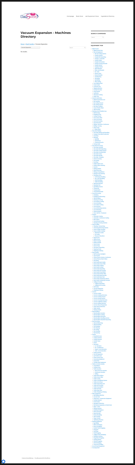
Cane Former (97, 255)
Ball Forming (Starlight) (100, 254)
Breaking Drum (97, 114)
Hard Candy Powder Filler (100, 273)
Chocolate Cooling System (100, 150)
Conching (96, 135)
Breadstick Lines (98, 336)
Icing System (97, 91)
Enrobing (96, 162)
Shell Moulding (98, 180)
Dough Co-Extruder (100, 58)
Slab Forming (97, 109)
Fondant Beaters (98, 400)
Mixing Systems (98, 408)
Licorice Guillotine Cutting (100, 301)
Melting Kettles (97, 168)
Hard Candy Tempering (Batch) (101, 278)
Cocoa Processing (96, 193)
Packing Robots (97, 439)
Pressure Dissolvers (100, 236)
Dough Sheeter (98, 65)
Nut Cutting (96, 329)
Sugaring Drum (97, 249)
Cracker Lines (97, 341)
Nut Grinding (97, 331)
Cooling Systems (98, 339)
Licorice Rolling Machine (100, 303)
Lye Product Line (98, 355)
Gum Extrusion (97, 122)
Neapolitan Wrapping (99, 438)
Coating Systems (98, 337)
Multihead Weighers (99, 410)
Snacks (94, 334)
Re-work (97, 71)
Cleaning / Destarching (99, 226)
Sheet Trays (96, 127)
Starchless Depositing (99, 247)
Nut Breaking (97, 326)
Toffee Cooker (97, 378)
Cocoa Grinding (97, 203)
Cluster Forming (98, 158)
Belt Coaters (96, 219)
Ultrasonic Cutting (98, 94)
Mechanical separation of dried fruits (103, 405)
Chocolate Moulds (98, 155)
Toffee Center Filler (98, 377)
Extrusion (96, 344)
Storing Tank (97, 144)
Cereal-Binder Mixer (99, 108)
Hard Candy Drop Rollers (100, 272)
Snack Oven (96, 360)
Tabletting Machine (98, 420)
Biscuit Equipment (98, 52)
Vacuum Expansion (98, 288)
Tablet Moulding (99, 181)
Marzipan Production (99, 403)
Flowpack (96, 429)
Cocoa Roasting (97, 209)
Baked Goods (95, 48)
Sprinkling (97, 80)
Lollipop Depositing (100, 283)
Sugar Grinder (97, 418)
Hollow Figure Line (98, 163)
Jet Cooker (97, 234)
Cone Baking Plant (98, 83)
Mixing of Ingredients (99, 172)
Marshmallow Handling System (101, 318)
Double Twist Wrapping (99, 428)
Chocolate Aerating (98, 147)
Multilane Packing (98, 436)
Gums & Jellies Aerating (99, 229)
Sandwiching (98, 76)
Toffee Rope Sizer (98, 390)
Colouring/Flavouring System (101, 227)
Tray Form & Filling (98, 444)
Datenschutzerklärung (27, 458)
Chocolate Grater (98, 154)
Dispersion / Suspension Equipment (102, 398)
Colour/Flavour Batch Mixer (100, 259)
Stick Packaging (97, 443)
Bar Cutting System (98, 104)
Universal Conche (99, 142)
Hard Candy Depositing (99, 268)
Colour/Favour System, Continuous (102, 257)
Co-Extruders (98, 346)
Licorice (94, 291)
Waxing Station (97, 310)
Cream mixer (97, 85)
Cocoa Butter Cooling (99, 201)
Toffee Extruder (97, 388)
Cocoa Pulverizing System (100, 208)
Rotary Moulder (98, 75)
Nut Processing (96, 321)
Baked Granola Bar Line (99, 99)
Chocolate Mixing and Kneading (101, 132)
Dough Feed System (100, 62)
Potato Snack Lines (98, 357)
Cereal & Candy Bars (97, 98)
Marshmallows (96, 311)
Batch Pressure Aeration (101, 370)
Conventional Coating (99, 221)
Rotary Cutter (98, 73)
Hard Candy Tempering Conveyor (102, 280)
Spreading (97, 78)
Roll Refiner (98, 140)
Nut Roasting (97, 333)
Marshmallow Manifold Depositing (102, 319)
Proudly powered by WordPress (42, 458)
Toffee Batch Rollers (99, 375)
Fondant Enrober (98, 90)
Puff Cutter (96, 287)
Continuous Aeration (100, 372)
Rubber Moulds (97, 242)
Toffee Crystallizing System (100, 380)
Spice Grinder (97, 416)
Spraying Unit (97, 185)
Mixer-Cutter (97, 406)
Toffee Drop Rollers (98, 387)
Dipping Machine (98, 88)
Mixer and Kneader (99, 70)
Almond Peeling (97, 324)
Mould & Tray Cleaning (99, 173)
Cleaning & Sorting (98, 200)
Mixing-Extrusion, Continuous (101, 124)
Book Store (79, 16)
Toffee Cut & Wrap (98, 382)
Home (22, 44)
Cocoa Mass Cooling (98, 204)
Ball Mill (97, 139)
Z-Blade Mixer (97, 129)
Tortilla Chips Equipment (100, 362)
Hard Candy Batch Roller (100, 262)
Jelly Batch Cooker (99, 232)
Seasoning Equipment (99, 359)
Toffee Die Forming (98, 385)
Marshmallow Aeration (99, 313)
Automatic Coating (98, 216)
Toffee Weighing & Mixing (100, 392)
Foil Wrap (96, 431)
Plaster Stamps (97, 241)
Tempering (96, 188)
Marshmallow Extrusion (100, 316)
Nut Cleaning (97, 328)
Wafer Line (96, 96)
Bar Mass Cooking (98, 106)
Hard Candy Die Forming (100, 270)
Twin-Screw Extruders (100, 351)
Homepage (70, 16)
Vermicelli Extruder (98, 191)
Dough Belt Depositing (100, 57)
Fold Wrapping (97, 433)
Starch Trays (97, 245)
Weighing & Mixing (98, 250)
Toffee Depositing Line (99, 383)
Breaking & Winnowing (99, 196)
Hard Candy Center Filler (100, 264)
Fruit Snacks (97, 401)
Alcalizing (96, 195)
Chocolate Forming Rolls (100, 152)
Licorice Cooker (97, 293)
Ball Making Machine (99, 395)
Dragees (94, 214)
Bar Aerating (97, 101)
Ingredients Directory (107, 16)
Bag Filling (96, 423)
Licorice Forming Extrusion (100, 300)
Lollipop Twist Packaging (100, 434)
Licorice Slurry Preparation (100, 305)
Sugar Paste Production (99, 306)
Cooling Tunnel (97, 116)
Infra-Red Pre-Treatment (100, 213)
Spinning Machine (98, 183)
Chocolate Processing (97, 145)
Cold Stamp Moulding (100, 177)
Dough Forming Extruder (101, 63)
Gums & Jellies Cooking (99, 231)
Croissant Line (97, 86)
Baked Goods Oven (98, 50)
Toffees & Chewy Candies (98, 364)
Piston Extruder (97, 411)
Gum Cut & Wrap (98, 119)
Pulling (96, 374)
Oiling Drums (97, 239)
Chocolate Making (96, 131)
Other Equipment (96, 393)
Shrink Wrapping (98, 441)
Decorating (96, 160)
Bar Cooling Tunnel (98, 103)
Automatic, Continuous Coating (101, 218)
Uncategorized (95, 447)
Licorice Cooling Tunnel (99, 296)
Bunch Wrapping (98, 426)
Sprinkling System (98, 186)
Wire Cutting (98, 81)
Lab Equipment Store (92, 16)
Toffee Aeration (97, 369)
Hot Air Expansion (98, 354)
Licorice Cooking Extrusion (100, 295)
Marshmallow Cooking (99, 314)
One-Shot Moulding (100, 178)
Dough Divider (98, 60)
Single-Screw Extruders (101, 349)
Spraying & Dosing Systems (100, 223)
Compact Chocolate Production (101, 134)
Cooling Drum (97, 367)
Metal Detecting (97, 170)
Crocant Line (97, 397)
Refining (96, 137)
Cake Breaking (97, 198)
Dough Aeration (99, 55)
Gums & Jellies (95, 224)
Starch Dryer (97, 244)
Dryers (95, 342)
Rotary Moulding (98, 415)
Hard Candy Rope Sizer (99, 277)
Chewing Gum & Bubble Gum (99, 111)
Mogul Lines (97, 237)
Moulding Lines (97, 175)
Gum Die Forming (98, 121)
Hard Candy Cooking (99, 265)
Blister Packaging (98, 424)
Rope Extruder (97, 413)
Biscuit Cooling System (100, 53)
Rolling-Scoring (98, 126)
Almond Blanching (98, 323)
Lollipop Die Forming (100, 285)
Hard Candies (30, 44)
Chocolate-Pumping (99, 157)
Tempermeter (97, 190)
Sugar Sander (97, 308)
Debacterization (97, 211)
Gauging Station (99, 67)
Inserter (96, 167)
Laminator (96, 93)
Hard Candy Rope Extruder (100, 275)
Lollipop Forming (98, 282)
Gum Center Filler (98, 117)
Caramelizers (97, 365)
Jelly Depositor (98, 68)
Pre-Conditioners (99, 347)
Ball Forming (97, 113)
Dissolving (96, 260)
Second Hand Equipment (98, 446)
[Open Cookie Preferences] (3, 463)
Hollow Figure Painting (99, 165)
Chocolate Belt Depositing (100, 149)
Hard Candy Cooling (98, 267)
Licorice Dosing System (99, 298)
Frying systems (97, 352)
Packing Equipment (97, 421)
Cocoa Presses (97, 206)
